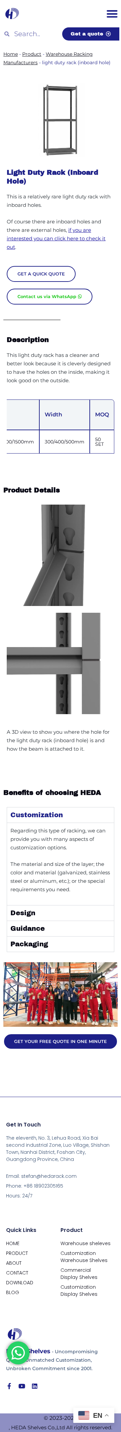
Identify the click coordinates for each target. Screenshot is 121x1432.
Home (10, 54)
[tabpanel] (60, 864)
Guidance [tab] (27, 928)
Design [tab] (22, 913)
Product (31, 54)
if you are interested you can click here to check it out (56, 238)
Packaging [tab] (29, 944)
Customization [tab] (36, 815)
